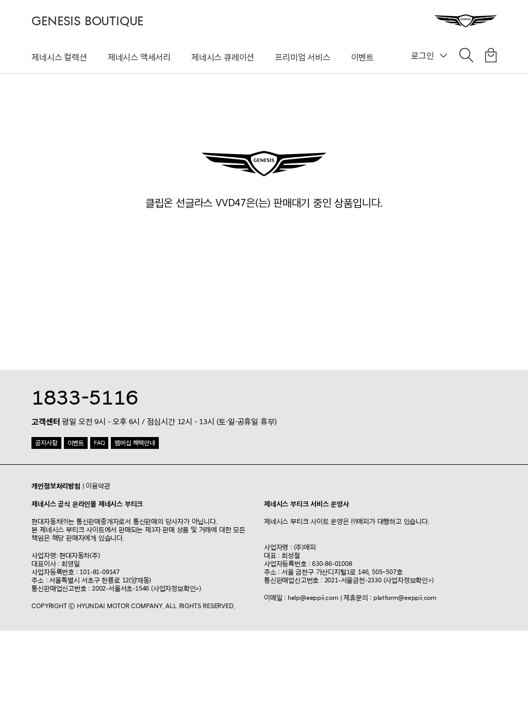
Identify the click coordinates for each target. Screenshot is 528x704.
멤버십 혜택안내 (134, 443)
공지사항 (46, 443)
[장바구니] (491, 57)
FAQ (99, 443)
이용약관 (98, 486)
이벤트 (362, 57)
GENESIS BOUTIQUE (87, 21)
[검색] (466, 57)
